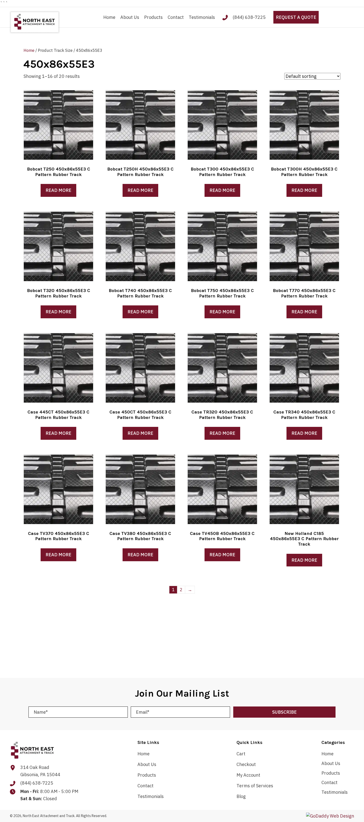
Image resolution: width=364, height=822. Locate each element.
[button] (284, 712)
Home (29, 50)
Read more (58, 190)
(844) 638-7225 (249, 17)
